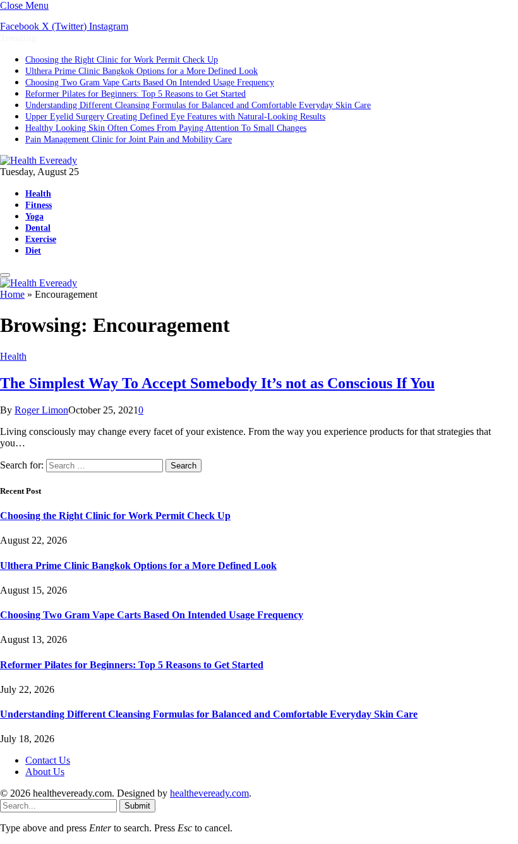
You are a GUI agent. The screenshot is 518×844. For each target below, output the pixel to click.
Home (12, 294)
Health (38, 193)
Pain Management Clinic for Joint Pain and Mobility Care (128, 139)
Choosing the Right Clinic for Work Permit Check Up (121, 59)
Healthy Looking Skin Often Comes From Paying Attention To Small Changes (165, 128)
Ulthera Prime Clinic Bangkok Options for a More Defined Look (141, 71)
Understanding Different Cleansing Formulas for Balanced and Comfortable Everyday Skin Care (198, 105)
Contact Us (47, 760)
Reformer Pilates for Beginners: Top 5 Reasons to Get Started (135, 94)
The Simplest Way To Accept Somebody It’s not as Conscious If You (217, 383)
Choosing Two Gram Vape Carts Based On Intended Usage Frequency (149, 82)
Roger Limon (41, 410)
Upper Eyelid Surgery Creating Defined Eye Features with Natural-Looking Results (175, 116)
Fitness (38, 205)
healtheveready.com (209, 793)
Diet (33, 250)
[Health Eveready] (38, 160)
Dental (38, 228)
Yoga (34, 216)
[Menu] (5, 275)
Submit (137, 805)
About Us (44, 771)
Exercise (40, 239)
